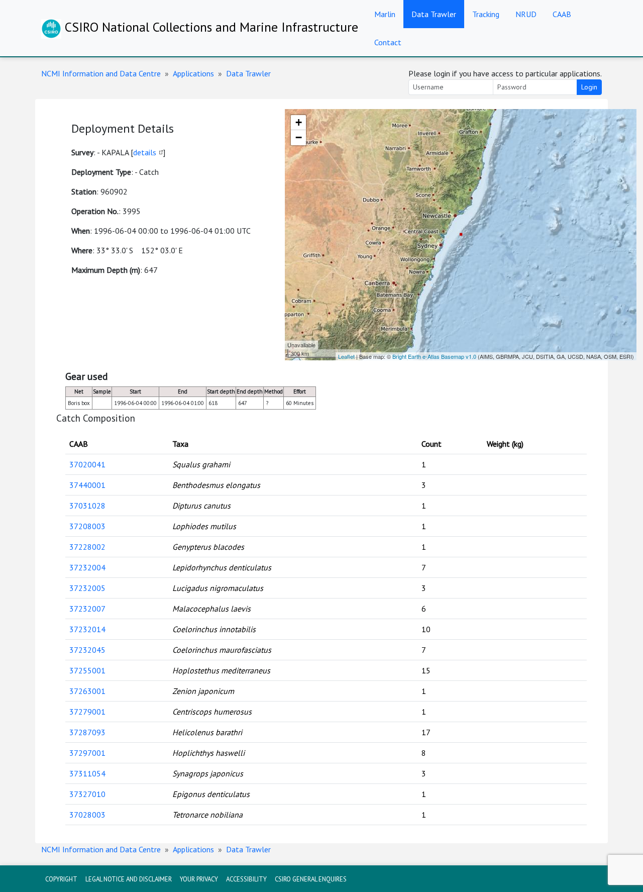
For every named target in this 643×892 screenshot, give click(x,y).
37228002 (87, 547)
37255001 (87, 670)
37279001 (87, 712)
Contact (387, 42)
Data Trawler (433, 14)
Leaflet (346, 356)
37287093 (87, 732)
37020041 (87, 464)
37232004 (87, 567)
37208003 (87, 526)
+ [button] (298, 122)
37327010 (87, 794)
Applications (193, 73)
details (144, 152)
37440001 (87, 485)
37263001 (87, 691)
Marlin (384, 14)
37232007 (87, 609)
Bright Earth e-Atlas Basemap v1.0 (434, 356)
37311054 (87, 773)
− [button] (298, 137)
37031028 (87, 506)
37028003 (87, 815)
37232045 (87, 650)
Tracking (485, 14)
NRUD (526, 14)
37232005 (87, 588)
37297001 (87, 753)
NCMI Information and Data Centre (101, 73)
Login (589, 86)
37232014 (87, 629)
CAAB (562, 14)
